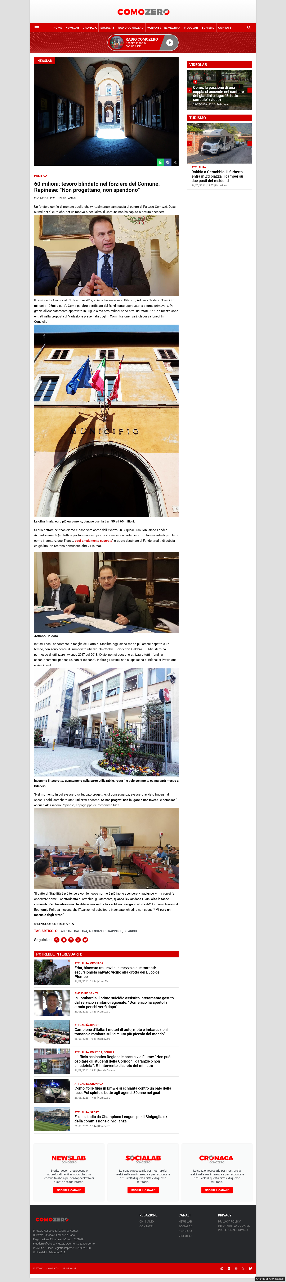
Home (57, 27)
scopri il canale (69, 1190)
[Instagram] (71, 940)
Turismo (208, 27)
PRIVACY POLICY (229, 1221)
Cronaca (90, 27)
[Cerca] (249, 27)
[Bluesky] (85, 940)
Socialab (107, 27)
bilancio (130, 931)
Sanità (94, 993)
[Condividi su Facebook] (167, 162)
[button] (143, 42)
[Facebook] (64, 940)
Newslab (72, 27)
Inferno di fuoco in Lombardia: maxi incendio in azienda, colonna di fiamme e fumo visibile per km (218, 93)
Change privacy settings (269, 1278)
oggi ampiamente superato (93, 541)
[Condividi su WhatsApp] (160, 162)
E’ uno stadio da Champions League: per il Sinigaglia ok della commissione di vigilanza (121, 1119)
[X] (78, 940)
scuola (109, 1052)
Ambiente (81, 993)
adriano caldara (74, 931)
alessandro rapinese (105, 931)
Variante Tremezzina (163, 27)
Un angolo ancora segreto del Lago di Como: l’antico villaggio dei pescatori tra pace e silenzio (218, 176)
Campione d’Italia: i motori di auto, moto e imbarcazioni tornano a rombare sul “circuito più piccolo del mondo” (121, 1032)
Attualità (82, 963)
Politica (40, 175)
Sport (94, 1025)
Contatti (225, 27)
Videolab (191, 27)
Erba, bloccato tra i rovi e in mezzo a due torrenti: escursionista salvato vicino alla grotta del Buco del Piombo (118, 972)
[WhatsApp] (56, 940)
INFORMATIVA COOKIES (234, 1225)
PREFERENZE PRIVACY (233, 1230)
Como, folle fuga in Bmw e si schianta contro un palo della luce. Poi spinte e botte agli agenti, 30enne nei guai (123, 1090)
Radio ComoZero (131, 27)
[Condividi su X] (175, 162)
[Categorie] (36, 27)
